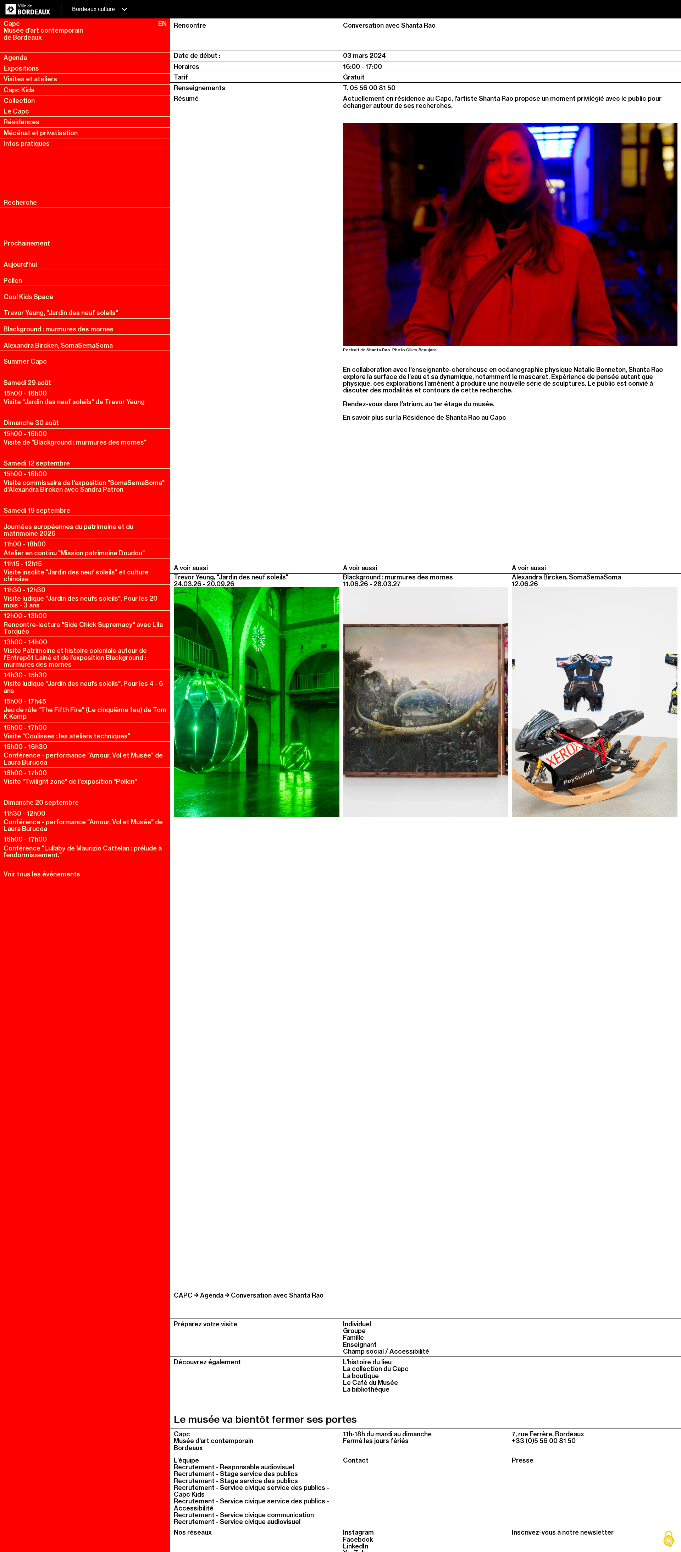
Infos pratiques (27, 143)
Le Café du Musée (370, 1382)
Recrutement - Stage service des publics (236, 1473)
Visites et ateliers (30, 79)
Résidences (21, 122)
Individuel (357, 1324)
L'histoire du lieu (367, 1362)
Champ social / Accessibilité (386, 1351)
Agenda (15, 57)
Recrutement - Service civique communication (244, 1515)
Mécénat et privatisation (41, 133)
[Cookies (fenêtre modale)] (668, 1539)
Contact (356, 1460)
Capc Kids (19, 90)
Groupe (354, 1330)
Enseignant (360, 1344)
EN (162, 23)
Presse (522, 1460)
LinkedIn (355, 1546)
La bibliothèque (366, 1389)
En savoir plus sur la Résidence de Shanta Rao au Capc (424, 417)
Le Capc (16, 111)
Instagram (358, 1532)
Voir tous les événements (42, 874)
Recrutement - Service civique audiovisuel (237, 1521)
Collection (19, 100)
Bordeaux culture (94, 9)
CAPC (183, 1295)
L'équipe (186, 1460)
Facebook (358, 1539)
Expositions (21, 68)
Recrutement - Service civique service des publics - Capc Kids (251, 1491)
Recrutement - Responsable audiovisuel (234, 1467)
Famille (353, 1337)
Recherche (20, 202)
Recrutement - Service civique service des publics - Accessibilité (251, 1505)
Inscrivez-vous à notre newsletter (563, 1532)
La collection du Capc (376, 1368)
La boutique (361, 1376)
